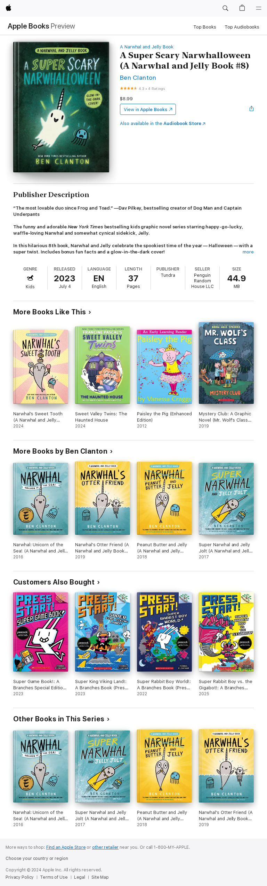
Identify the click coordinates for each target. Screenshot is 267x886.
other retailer (105, 847)
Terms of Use (54, 877)
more (248, 251)
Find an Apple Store (66, 847)
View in (145, 109)
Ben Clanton (138, 77)
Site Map (100, 877)
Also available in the (160, 123)
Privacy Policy (20, 877)
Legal (79, 877)
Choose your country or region (37, 858)
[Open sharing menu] (251, 109)
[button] (225, 8)
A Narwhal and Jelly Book (146, 46)
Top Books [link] (204, 27)
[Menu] (258, 8)
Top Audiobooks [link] (242, 27)
